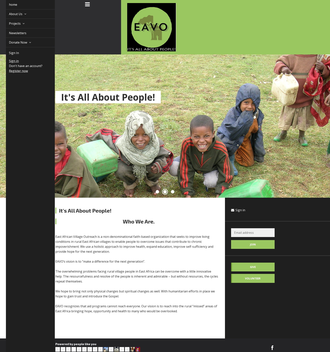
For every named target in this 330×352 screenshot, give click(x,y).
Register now (14, 71)
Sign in (9, 61)
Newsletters (13, 33)
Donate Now (14, 42)
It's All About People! (108, 97)
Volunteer (252, 278)
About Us (12, 14)
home (9, 4)
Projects (11, 23)
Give (253, 267)
